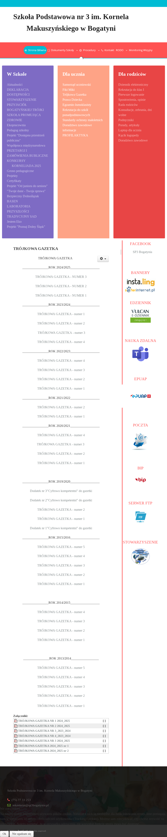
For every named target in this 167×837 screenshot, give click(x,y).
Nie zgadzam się (21, 833)
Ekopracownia (16, 125)
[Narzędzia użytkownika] (103, 259)
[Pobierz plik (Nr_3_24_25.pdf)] (16, 740)
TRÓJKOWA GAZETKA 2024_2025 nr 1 (43, 745)
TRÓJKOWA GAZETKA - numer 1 (61, 314)
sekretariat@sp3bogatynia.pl (30, 805)
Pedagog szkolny (18, 130)
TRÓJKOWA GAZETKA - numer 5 (61, 547)
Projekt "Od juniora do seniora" (27, 186)
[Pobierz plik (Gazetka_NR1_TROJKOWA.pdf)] (16, 720)
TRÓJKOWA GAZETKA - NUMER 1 (61, 295)
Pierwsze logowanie (131, 94)
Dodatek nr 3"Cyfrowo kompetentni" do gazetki (61, 491)
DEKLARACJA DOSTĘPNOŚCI (18, 92)
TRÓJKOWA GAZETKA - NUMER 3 (61, 276)
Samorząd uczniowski (77, 84)
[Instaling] (140, 282)
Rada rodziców (128, 104)
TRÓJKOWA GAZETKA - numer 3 (61, 332)
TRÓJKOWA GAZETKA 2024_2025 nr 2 (43, 750)
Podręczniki (126, 120)
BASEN (12, 201)
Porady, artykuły (129, 125)
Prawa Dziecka (72, 99)
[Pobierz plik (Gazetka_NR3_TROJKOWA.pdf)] (16, 730)
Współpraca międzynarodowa (26, 145)
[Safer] (140, 289)
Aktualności (14, 84)
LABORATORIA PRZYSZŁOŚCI (18, 209)
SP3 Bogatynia (142, 252)
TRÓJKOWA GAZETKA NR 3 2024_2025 (44, 740)
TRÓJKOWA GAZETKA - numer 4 (61, 342)
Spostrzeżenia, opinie (132, 99)
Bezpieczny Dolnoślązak (23, 196)
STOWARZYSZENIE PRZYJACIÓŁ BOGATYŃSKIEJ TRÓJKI (25, 105)
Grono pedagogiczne (20, 171)
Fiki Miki (69, 89)
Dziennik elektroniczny (133, 84)
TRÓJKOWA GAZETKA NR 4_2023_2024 (44, 735)
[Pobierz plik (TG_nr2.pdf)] (16, 750)
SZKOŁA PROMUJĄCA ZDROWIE (24, 117)
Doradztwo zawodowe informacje (77, 127)
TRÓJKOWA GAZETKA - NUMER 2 (61, 286)
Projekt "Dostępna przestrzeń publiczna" (25, 138)
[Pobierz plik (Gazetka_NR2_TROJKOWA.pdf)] (16, 725)
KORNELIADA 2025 (26, 166)
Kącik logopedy (128, 135)
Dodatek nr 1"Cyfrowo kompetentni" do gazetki (61, 528)
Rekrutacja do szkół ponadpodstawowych (76, 112)
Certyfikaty (14, 181)
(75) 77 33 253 (21, 800)
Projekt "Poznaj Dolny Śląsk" (26, 226)
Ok (4, 833)
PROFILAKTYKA (75, 135)
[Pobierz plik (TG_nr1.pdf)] (16, 745)
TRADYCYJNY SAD (22, 216)
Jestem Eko (14, 221)
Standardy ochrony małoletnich (83, 120)
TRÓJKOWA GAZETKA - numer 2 (61, 323)
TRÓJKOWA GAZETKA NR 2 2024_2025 (44, 725)
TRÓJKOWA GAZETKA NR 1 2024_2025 (44, 720)
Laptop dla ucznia (129, 130)
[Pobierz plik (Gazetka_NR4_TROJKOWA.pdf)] (16, 735)
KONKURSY (16, 160)
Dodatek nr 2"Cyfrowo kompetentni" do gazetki (61, 500)
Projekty (12, 175)
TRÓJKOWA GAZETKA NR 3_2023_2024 (44, 730)
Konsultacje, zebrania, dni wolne (135, 112)
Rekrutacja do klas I (131, 89)
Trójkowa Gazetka (74, 94)
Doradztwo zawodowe (133, 140)
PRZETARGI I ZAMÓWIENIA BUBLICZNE (27, 153)
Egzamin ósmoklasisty (77, 104)
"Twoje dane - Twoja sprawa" (26, 191)
